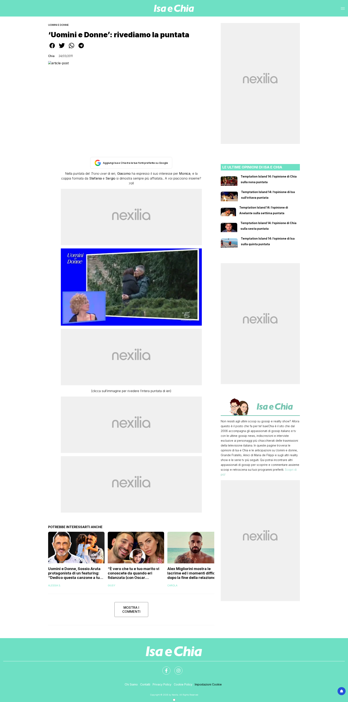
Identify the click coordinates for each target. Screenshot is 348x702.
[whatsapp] (71, 48)
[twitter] (62, 48)
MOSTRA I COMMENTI (131, 609)
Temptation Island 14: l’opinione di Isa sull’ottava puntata (268, 194)
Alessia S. (54, 585)
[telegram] (81, 48)
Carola (172, 585)
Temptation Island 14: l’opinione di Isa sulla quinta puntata (268, 241)
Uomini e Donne (58, 24)
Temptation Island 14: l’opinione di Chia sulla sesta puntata (268, 225)
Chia (51, 56)
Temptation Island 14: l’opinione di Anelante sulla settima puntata (263, 210)
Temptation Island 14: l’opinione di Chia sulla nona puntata (269, 179)
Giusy (111, 585)
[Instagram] (176, 668)
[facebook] (52, 48)
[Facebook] (164, 668)
